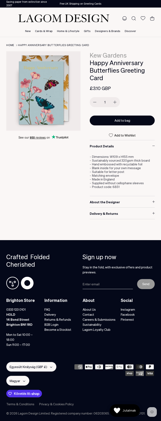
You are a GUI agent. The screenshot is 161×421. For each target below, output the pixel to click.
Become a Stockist (57, 329)
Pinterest (127, 319)
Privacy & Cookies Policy (56, 404)
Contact (88, 314)
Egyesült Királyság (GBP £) (28, 367)
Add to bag (122, 120)
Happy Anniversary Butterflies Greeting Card (53, 45)
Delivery (50, 314)
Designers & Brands (107, 31)
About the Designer (105, 202)
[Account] (123, 18)
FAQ (47, 309)
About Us (89, 309)
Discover (130, 31)
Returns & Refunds (57, 319)
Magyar (15, 381)
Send (145, 284)
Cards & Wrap (44, 31)
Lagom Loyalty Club (96, 329)
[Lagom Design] (63, 18)
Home (10, 45)
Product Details (102, 146)
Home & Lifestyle (68, 31)
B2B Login (51, 324)
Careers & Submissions (99, 319)
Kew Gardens (108, 55)
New (28, 31)
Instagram (128, 309)
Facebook (128, 314)
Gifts (87, 31)
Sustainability (92, 324)
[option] (43, 91)
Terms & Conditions (20, 404)
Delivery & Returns (104, 213)
